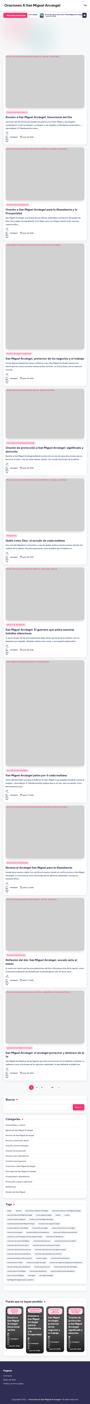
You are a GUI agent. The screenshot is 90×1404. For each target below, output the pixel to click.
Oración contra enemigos (17, 770)
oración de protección (42, 1267)
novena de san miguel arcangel (49, 1224)
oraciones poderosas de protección (19, 1258)
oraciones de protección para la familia (46, 1245)
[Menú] (85, 5)
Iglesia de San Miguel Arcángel (19, 1048)
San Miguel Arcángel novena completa (20, 1280)
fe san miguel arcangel (43, 1215)
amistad (18, 1211)
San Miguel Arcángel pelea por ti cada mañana (36, 775)
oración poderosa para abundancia (63, 1271)
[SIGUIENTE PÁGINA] (58, 1087)
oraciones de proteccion (41, 1241)
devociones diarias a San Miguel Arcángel (66, 1211)
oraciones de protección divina (18, 1245)
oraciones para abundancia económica (48, 1254)
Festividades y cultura (15, 1125)
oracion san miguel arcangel (36, 1262)
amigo (9, 1211)
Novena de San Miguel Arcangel (20, 1135)
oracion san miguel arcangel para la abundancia (66, 1262)
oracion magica (41, 1258)
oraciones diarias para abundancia (19, 1254)
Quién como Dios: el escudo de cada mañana (35, 540)
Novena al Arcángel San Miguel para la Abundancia (39, 867)
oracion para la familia (14, 1262)
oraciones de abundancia (54, 1236)
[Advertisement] (45, 36)
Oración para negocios (16, 1161)
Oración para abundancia (17, 863)
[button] (58, 1087)
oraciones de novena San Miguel (18, 1241)
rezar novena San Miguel (15, 1275)
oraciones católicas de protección (65, 1232)
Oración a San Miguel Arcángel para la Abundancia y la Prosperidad (34, 1325)
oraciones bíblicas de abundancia (37, 1232)
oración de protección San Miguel (65, 1267)
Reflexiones (11, 535)
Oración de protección (16, 955)
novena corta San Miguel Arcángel (41, 1219)
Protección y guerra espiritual (19, 353)
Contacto (7, 1376)
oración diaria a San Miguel (16, 1271)
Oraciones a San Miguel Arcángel (20, 1166)
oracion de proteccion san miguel (63, 1228)
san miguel (31, 1275)
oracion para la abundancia (60, 1258)
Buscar (10, 1099)
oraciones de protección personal (19, 1249)
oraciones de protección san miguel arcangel (50, 1249)
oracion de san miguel (14, 1232)
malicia (58, 1215)
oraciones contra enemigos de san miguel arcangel (24, 1236)
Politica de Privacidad (13, 1383)
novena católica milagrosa (16, 1219)
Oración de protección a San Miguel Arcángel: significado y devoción (56, 14)
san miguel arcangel (46, 1275)
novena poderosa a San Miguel (17, 1228)
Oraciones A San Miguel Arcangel (32, 5)
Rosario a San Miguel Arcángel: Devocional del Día (39, 117)
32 (52, 1087)
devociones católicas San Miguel (36, 1211)
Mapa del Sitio (9, 1380)
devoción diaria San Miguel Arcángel (19, 1215)
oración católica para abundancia (18, 1267)
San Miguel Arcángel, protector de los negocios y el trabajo (45, 358)
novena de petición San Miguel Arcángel (20, 1224)
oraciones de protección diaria (65, 1241)
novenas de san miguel (40, 1228)
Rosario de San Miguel (15, 625)
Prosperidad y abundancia (17, 205)
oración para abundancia (38, 1271)
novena (67, 1215)
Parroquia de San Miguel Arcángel (20, 443)
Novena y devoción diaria (17, 112)
